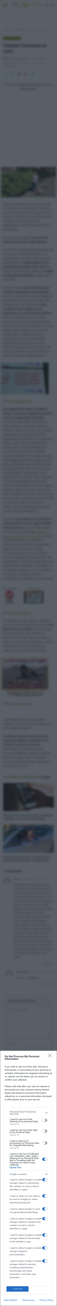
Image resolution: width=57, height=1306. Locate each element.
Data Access (28, 1300)
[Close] (51, 1057)
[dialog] (28, 1178)
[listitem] (28, 1113)
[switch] (44, 1120)
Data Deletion (10, 1300)
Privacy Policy (46, 1300)
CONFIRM (17, 1289)
